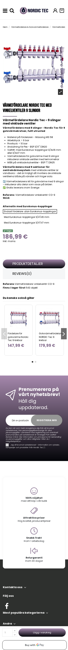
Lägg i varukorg (42, 632)
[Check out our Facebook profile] (7, 605)
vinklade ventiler (46, 170)
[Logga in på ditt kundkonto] (55, 10)
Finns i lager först (14, 287)
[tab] (34, 263)
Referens (8, 284)
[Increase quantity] (14, 630)
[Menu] (5, 10)
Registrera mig (47, 420)
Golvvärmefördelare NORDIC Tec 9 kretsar (50, 337)
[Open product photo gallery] (60, 92)
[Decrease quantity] (14, 635)
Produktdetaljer (27, 263)
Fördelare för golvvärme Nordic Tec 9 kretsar (18, 337)
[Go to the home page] (34, 10)
